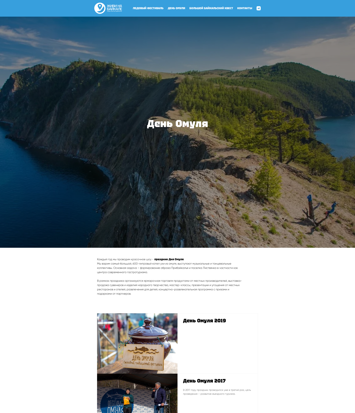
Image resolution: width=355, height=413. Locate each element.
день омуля (176, 8)
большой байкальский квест (211, 8)
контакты (244, 8)
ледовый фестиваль (148, 8)
